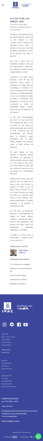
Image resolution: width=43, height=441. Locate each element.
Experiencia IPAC (6, 375)
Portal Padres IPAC (7, 381)
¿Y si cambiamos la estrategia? (20, 264)
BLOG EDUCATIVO (7, 363)
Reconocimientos (6, 345)
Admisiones (5, 352)
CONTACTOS (5, 366)
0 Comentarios (15, 30)
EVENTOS (4, 360)
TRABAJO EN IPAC (7, 368)
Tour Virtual (5, 378)
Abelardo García (25, 27)
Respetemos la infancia (18, 284)
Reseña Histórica (6, 342)
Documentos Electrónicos (9, 386)
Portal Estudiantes (7, 384)
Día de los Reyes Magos (18, 275)
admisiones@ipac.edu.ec (11, 421)
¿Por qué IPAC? (6, 339)
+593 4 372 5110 (7, 406)
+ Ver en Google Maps (9, 416)
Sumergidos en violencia (18, 279)
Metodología (6, 350)
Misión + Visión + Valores (8, 337)
